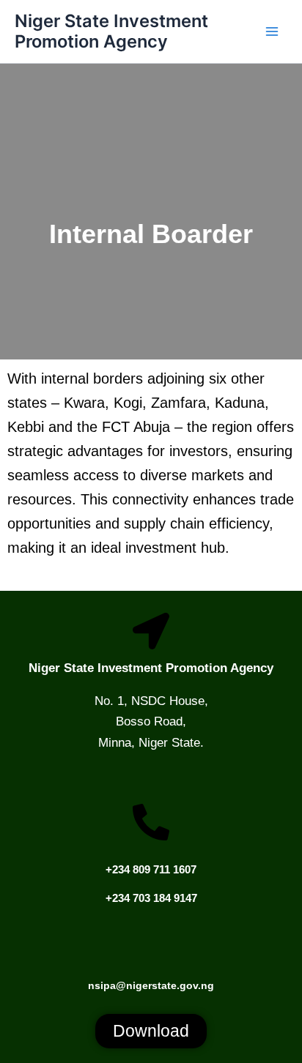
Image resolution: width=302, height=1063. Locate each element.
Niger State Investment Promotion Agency (111, 31)
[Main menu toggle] (272, 31)
